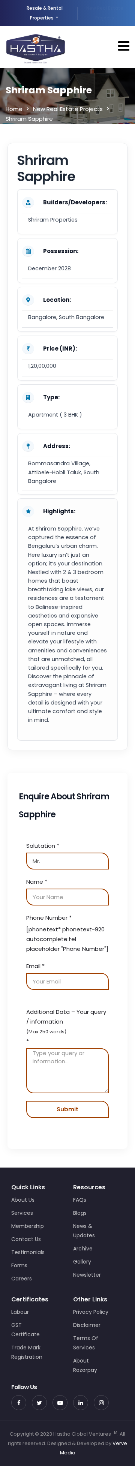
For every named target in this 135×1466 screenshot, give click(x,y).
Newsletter (87, 1275)
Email (35, 966)
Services (22, 1213)
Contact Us (26, 1239)
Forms (19, 1265)
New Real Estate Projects (68, 109)
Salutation (42, 846)
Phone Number (49, 918)
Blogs (80, 1213)
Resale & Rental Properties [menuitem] (45, 13)
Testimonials (28, 1252)
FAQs (79, 1200)
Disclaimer (86, 1325)
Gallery (82, 1261)
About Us (22, 1200)
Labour (20, 1312)
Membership (27, 1226)
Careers (21, 1278)
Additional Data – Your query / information (66, 1026)
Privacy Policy (90, 1312)
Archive (83, 1248)
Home (14, 109)
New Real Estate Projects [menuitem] (104, 13)
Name (36, 882)
